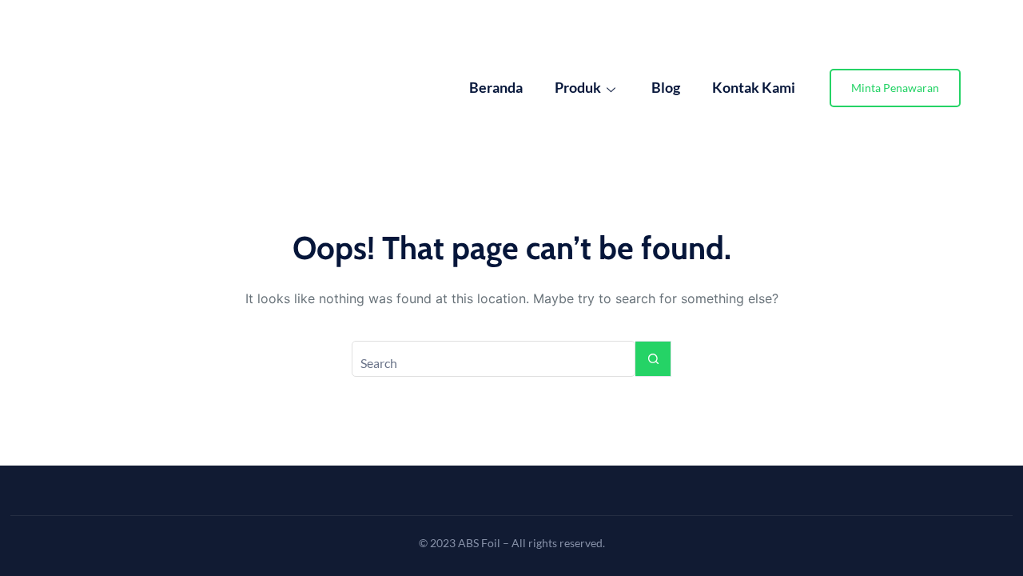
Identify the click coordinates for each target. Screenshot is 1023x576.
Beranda (496, 87)
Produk (578, 87)
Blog (665, 87)
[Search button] (653, 359)
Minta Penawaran (895, 87)
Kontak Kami (753, 87)
